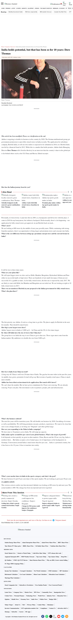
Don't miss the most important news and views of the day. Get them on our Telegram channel (36, 520)
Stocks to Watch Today (24, 553)
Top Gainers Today (53, 557)
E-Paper (18, 8)
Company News (18, 592)
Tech (69, 8)
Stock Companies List (11, 585)
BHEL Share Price (28, 546)
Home (3, 8)
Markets (24, 8)
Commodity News (47, 592)
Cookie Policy (41, 605)
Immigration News (59, 592)
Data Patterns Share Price (37, 560)
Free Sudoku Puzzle (41, 585)
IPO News (37, 592)
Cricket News (8, 596)
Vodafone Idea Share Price (57, 546)
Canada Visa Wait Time (60, 12)
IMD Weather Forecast (27, 557)
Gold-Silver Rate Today (39, 553)
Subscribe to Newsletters (26, 585)
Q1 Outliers (8, 560)
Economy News (25, 599)
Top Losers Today (41, 557)
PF (66, 8)
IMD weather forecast (46, 12)
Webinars (55, 8)
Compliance (43, 608)
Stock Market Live (10, 553)
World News (41, 596)
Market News (28, 592)
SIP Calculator (64, 571)
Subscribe (14, 612)
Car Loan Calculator (26, 574)
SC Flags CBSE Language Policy (14, 564)
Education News (61, 596)
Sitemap (7, 612)
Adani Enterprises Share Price (31, 542)
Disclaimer (50, 605)
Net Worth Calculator (40, 571)
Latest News (8, 592)
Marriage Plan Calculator (12, 578)
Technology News (31, 596)
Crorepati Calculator (26, 571)
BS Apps (27, 612)
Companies (7, 46)
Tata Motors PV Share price (13, 546)
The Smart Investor (46, 8)
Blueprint (31, 8)
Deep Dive (64, 557)
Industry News (51, 596)
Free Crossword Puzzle (55, 585)
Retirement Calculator (11, 574)
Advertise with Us (63, 608)
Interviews (13, 46)
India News (34, 599)
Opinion (37, 8)
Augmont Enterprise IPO (12, 557)
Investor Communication (12, 608)
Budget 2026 (52, 599)
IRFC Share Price (63, 542)
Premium (8, 8)
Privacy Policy (31, 605)
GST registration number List (29, 608)
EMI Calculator (53, 571)
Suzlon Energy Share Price (12, 542)
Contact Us (52, 608)
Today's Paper (9, 605)
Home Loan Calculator (40, 574)
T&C (23, 605)
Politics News (43, 599)
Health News (15, 599)
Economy (62, 8)
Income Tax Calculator (11, 571)
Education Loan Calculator (57, 574)
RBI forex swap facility (31, 12)
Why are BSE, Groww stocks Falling (57, 560)
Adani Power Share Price (49, 542)
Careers (21, 612)
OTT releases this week (54, 553)
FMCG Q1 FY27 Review (20, 560)
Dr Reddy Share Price (42, 546)
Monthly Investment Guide (16, 12)
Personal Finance (19, 596)
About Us (17, 605)
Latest (13, 8)
